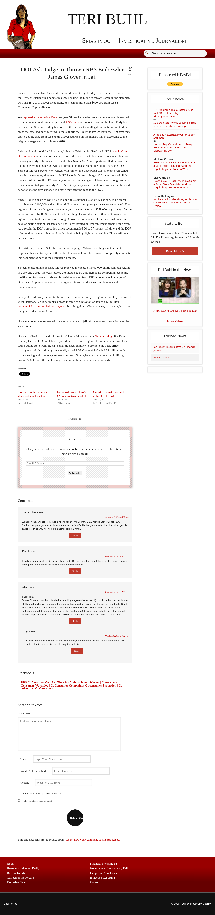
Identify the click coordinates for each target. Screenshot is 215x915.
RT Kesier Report (162, 357)
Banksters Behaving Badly (23, 868)
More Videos (175, 321)
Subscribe (75, 473)
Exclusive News (17, 882)
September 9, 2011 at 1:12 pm (116, 556)
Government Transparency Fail (109, 868)
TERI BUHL (107, 19)
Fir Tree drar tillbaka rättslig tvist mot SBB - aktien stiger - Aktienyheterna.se (173, 113)
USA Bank (72, 122)
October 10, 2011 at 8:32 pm (116, 636)
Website (24, 782)
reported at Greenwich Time (40, 117)
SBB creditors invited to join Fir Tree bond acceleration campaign (174, 124)
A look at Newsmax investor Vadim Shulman (174, 136)
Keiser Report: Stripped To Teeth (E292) (175, 310)
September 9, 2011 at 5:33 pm (116, 592)
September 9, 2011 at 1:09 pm (116, 517)
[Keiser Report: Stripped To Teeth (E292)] (175, 290)
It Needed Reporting (102, 877)
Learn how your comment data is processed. (93, 839)
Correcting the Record (20, 877)
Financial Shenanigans (103, 863)
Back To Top (10, 903)
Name (23, 759)
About (10, 863)
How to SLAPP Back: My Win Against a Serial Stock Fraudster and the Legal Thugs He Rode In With (174, 166)
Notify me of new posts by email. (37, 801)
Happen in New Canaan (104, 873)
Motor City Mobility (200, 903)
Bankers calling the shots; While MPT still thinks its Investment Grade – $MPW (175, 202)
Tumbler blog (103, 336)
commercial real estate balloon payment (42, 306)
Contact (94, 882)
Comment (25, 713)
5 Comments (75, 418)
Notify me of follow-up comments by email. (42, 793)
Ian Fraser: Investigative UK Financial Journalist (174, 348)
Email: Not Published (32, 771)
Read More (174, 251)
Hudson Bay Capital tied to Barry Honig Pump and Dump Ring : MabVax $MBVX (173, 147)
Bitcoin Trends (16, 873)
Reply (75, 535)
